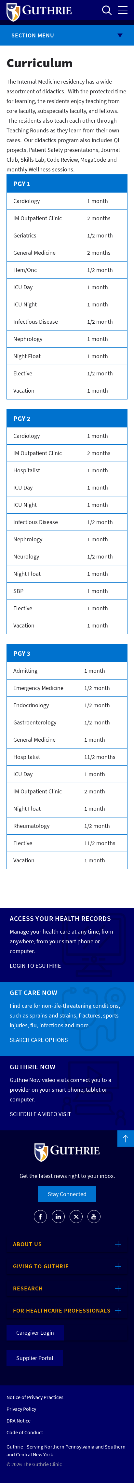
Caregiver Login (35, 1332)
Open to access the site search (107, 10)
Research (28, 1288)
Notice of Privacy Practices (35, 1397)
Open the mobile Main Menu (122, 10)
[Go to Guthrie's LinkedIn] (58, 1216)
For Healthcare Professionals (62, 1310)
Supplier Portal (34, 1358)
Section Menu (32, 35)
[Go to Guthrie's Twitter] (76, 1216)
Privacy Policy (21, 1409)
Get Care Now (34, 992)
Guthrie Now (33, 1066)
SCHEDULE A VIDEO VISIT (40, 1114)
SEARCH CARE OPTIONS (39, 1040)
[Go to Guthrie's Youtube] (93, 1216)
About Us (27, 1244)
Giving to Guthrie (41, 1266)
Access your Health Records (60, 918)
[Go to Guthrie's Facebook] (40, 1216)
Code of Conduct (25, 1432)
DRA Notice (19, 1420)
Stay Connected (67, 1194)
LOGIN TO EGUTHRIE (35, 965)
